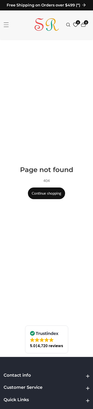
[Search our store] (69, 25)
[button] (46, 339)
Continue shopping (46, 193)
